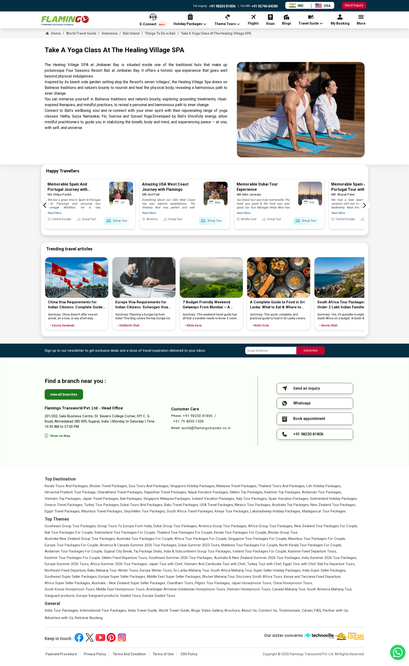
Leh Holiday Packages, (323, 486)
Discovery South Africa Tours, (259, 576)
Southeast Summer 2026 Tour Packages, (181, 558)
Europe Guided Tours (159, 596)
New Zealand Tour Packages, (333, 505)
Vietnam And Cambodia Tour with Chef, (215, 564)
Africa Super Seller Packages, (68, 583)
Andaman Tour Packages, (322, 492)
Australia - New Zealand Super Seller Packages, (129, 583)
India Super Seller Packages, (324, 570)
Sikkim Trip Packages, (246, 492)
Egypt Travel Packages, (62, 511)
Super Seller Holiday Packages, (277, 570)
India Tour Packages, (62, 610)
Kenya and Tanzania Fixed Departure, (312, 576)
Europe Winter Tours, (156, 570)
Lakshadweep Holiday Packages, (275, 511)
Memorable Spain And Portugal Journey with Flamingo (67, 189)
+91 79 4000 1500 (188, 421)
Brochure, (232, 610)
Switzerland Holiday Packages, (333, 498)
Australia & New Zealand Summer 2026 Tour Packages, (257, 558)
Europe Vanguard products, (97, 596)
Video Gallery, (213, 610)
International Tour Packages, (103, 610)
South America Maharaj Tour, (329, 589)
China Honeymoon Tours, (293, 583)
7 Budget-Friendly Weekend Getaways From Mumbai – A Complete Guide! (206, 305)
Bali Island (131, 33)
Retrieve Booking (89, 618)
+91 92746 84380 (264, 6)
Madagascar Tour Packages (324, 511)
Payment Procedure (61, 654)
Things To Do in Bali (160, 33)
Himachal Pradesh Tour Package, (70, 492)
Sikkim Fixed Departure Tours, (125, 558)
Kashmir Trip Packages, (282, 492)
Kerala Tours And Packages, (67, 486)
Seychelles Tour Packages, (145, 511)
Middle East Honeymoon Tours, (120, 589)
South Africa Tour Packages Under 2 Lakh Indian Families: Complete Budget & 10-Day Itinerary (342, 305)
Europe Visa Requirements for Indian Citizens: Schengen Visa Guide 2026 (141, 305)
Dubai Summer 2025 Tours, (199, 545)
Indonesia (109, 33)
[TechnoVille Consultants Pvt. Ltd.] (320, 636)
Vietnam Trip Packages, (63, 498)
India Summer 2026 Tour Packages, (329, 558)
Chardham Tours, (180, 583)
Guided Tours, (131, 596)
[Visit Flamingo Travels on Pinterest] (111, 637)
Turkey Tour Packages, (101, 505)
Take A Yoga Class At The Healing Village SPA (216, 33)
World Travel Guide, (174, 610)
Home (56, 33)
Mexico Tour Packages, (253, 505)
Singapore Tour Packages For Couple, (257, 539)
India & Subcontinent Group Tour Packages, (198, 551)
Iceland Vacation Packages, (213, 498)
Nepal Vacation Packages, (208, 492)
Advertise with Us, (59, 618)
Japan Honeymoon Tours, (251, 583)
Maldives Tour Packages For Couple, (249, 545)
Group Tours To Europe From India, (124, 526)
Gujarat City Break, (118, 551)
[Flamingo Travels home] (65, 21)
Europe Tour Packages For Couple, (72, 545)
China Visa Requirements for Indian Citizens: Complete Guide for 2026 (75, 305)
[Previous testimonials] (45, 205)
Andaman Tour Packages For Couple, (74, 551)
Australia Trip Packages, (290, 505)
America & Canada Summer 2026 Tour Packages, (138, 545)
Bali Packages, (131, 498)
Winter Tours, (128, 570)
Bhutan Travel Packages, (109, 486)
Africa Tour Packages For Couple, (201, 539)
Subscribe (310, 350)
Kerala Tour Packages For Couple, (240, 532)
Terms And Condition (129, 654)
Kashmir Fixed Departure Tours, (312, 551)
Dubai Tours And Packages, (141, 505)
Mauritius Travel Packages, (102, 511)
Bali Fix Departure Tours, (336, 564)
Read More (54, 213)
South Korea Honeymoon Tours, (70, 589)
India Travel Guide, (143, 610)
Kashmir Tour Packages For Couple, (73, 558)
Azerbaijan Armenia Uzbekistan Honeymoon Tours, (186, 589)
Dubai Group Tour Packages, (175, 526)
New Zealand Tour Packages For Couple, (326, 526)
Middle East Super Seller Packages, (174, 576)
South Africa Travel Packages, (190, 511)
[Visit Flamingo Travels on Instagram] (122, 637)
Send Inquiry (354, 5)
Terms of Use (163, 654)
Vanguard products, (60, 596)
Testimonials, (290, 610)
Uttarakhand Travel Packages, (120, 492)
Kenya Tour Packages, (232, 511)
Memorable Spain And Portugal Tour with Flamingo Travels (356, 189)
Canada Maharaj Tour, (289, 589)
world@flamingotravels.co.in (206, 428)
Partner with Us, (336, 610)
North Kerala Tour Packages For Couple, (310, 545)
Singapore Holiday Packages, (192, 486)
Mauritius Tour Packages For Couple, (317, 539)
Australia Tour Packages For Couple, (145, 539)
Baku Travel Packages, (181, 505)
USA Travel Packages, (217, 505)
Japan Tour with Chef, (166, 564)
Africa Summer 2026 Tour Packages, (119, 564)
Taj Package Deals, (148, 551)
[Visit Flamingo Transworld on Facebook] (79, 637)
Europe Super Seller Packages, (122, 576)
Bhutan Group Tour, (283, 532)
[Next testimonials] (364, 205)
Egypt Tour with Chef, (300, 564)
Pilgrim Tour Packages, (212, 583)
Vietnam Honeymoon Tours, (249, 589)
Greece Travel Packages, (64, 505)
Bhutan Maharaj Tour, (218, 576)
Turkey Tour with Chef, (264, 564)
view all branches (63, 394)
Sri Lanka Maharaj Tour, (191, 570)
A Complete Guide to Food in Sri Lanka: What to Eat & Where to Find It (277, 305)
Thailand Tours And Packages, (281, 486)
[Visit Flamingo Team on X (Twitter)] (89, 637)
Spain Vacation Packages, (288, 498)
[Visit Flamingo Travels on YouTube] (100, 637)
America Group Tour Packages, (222, 526)
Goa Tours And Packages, (149, 486)
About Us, (249, 610)
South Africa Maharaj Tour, (231, 570)
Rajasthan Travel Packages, (165, 492)
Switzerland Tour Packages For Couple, (125, 532)
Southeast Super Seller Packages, (71, 576)
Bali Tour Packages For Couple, (69, 532)
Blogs (196, 610)
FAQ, (318, 610)
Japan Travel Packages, (100, 498)
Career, (307, 610)
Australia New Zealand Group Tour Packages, (80, 539)
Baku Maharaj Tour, (102, 570)
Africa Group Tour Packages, (270, 526)
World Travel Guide (81, 33)
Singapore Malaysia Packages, (167, 498)
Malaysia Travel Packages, (236, 486)
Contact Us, (268, 610)
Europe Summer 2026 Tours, (67, 564)
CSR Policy (189, 654)
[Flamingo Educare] (350, 636)
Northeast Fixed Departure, (65, 570)
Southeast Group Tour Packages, (70, 526)
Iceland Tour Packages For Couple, (260, 551)
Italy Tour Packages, (251, 498)
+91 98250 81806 (221, 6)
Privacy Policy (95, 654)
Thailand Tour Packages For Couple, (185, 532)
